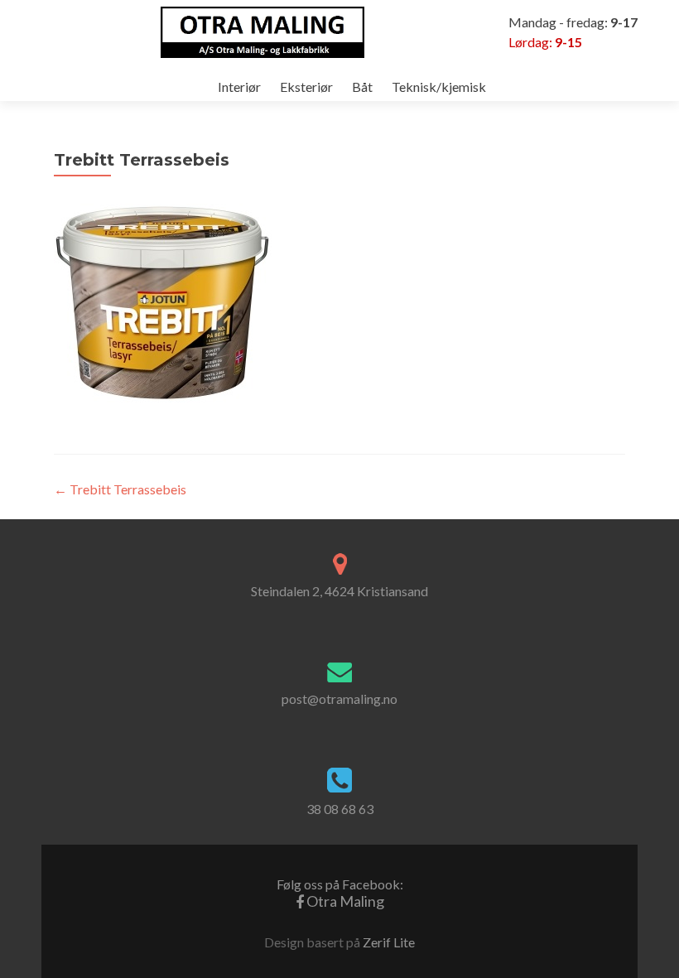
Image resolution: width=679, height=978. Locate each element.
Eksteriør (306, 86)
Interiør (239, 86)
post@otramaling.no (339, 698)
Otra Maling (340, 893)
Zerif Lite (389, 942)
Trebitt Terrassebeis (120, 489)
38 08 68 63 (339, 809)
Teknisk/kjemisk (439, 86)
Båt (362, 86)
